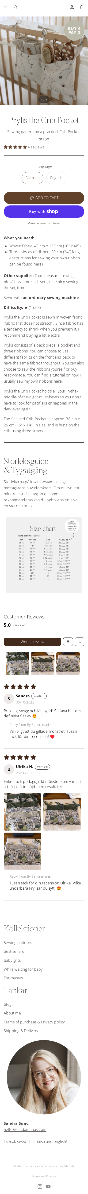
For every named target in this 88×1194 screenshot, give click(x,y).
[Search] (15, 7)
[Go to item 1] (17, 663)
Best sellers (14, 951)
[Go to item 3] (68, 663)
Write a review (32, 641)
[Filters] (68, 642)
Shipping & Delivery (21, 1030)
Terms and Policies (44, 1176)
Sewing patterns (18, 942)
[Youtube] (48, 1186)
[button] (15, 147)
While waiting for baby (23, 969)
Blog (7, 1004)
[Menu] (5, 7)
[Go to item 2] (42, 663)
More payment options (44, 223)
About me (12, 1013)
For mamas (13, 978)
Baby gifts (12, 960)
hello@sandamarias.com (25, 1129)
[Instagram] (40, 1186)
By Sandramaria (35, 1166)
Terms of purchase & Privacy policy (34, 1022)
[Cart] (82, 7)
